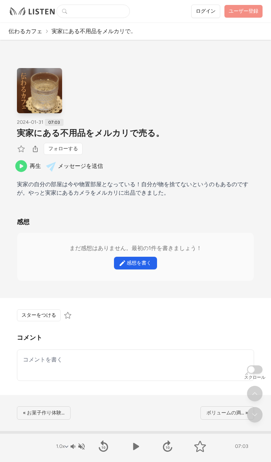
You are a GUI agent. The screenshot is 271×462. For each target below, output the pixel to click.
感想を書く (139, 263)
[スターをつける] (22, 149)
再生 (35, 166)
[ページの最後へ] (255, 415)
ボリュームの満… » (227, 413)
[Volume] (77, 446)
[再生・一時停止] (135, 446)
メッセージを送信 (80, 166)
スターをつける (39, 315)
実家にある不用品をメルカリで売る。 (90, 133)
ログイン (206, 11)
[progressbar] (135, 432)
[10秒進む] (168, 446)
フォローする (63, 149)
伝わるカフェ (25, 31)
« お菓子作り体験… (44, 413)
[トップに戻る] (255, 393)
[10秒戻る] (103, 446)
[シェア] (35, 148)
